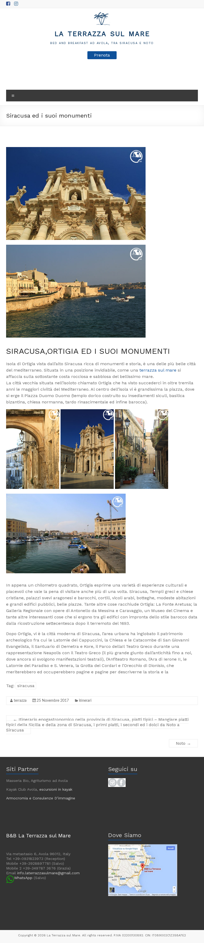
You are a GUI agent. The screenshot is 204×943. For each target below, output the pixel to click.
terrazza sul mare (157, 370)
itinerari (85, 701)
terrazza (20, 701)
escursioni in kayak (55, 789)
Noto (183, 743)
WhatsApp (23, 878)
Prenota (102, 55)
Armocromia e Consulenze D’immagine (40, 798)
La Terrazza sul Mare (102, 32)
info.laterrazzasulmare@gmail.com (48, 873)
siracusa (26, 685)
